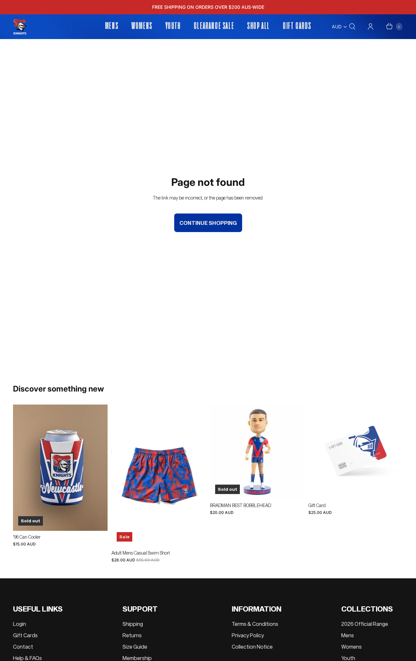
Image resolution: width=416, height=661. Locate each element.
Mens (347, 635)
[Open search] (352, 26)
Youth (348, 658)
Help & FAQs (27, 658)
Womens (351, 646)
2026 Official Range (364, 624)
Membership (137, 658)
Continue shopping (208, 223)
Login (19, 624)
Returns (132, 635)
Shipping (133, 624)
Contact (23, 646)
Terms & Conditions (255, 624)
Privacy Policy (248, 635)
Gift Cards (25, 635)
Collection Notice (252, 646)
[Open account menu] (370, 26)
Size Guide (135, 646)
